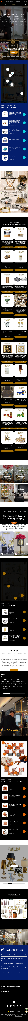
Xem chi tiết (14, 52)
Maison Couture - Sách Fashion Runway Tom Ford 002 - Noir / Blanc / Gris (15, 130)
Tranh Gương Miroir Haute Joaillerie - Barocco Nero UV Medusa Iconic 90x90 (7, 356)
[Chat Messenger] (26, 1009)
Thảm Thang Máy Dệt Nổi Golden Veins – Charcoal (7, 400)
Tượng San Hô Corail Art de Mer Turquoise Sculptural (15, 148)
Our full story (14, 670)
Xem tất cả (14, 454)
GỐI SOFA (4, 733)
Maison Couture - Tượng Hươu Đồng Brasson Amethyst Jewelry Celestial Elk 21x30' (15, 113)
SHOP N (14, 522)
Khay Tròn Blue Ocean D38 (14, 139)
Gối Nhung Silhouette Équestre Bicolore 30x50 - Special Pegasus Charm (15, 830)
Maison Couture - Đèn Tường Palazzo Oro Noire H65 (20, 379)
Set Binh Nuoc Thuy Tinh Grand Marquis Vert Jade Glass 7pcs (21, 423)
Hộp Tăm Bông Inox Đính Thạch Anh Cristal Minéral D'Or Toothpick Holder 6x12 (7, 265)
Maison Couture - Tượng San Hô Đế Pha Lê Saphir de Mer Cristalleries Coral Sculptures (15, 157)
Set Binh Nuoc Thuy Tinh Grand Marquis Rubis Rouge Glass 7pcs (7, 423)
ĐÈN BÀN (11, 733)
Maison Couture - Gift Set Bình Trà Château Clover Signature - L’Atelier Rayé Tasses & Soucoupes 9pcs (21, 310)
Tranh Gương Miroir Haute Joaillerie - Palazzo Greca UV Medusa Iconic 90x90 (20, 356)
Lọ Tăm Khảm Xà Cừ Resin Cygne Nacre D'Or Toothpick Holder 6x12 (20, 265)
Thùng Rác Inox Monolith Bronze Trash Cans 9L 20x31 (7, 287)
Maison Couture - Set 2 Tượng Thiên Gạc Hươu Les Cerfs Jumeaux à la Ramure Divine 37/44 (14, 122)
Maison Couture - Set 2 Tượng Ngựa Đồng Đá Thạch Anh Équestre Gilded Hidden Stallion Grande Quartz (15, 637)
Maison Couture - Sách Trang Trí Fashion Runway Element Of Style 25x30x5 (15, 611)
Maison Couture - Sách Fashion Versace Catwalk (15, 628)
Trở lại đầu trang (18, 1015)
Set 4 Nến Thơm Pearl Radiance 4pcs (7, 379)
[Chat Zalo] (26, 1012)
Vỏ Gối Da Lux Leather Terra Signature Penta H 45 (14, 796)
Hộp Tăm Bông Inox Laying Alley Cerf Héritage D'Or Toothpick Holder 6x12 (20, 242)
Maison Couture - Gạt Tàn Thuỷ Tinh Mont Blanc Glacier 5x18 (20, 287)
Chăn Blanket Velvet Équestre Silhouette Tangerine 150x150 (14, 813)
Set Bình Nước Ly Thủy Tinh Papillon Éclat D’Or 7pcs (20, 445)
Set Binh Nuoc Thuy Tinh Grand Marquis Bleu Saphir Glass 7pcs (20, 400)
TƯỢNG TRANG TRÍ (19, 733)
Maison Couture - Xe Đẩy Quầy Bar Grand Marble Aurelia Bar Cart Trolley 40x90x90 (7, 446)
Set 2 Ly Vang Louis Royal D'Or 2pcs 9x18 (21, 332)
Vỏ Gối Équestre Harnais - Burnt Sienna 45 (15, 787)
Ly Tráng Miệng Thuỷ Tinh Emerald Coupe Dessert (7, 309)
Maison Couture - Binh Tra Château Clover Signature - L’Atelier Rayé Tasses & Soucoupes (7, 333)
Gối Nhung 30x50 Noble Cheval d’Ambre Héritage (15, 805)
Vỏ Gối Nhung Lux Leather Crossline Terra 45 (14, 822)
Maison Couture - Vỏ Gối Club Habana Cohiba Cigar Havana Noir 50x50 (7, 242)
